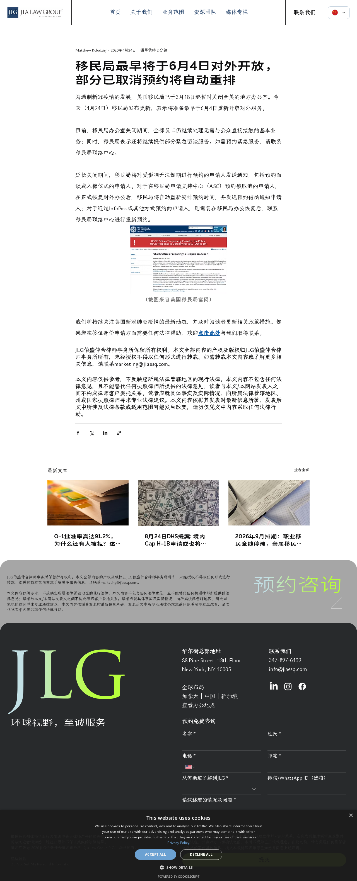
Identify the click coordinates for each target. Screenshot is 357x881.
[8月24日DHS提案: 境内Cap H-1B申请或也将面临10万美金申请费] (178, 503)
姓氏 (274, 734)
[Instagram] (288, 686)
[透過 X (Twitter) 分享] (91, 432)
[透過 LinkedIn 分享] (105, 432)
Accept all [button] (155, 854)
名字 (189, 734)
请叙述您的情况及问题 (209, 800)
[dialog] (178, 845)
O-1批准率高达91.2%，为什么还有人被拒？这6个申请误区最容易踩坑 (86, 539)
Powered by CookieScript (178, 876)
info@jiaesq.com (288, 669)
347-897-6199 (285, 660)
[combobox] (221, 789)
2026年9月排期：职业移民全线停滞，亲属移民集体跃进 (269, 539)
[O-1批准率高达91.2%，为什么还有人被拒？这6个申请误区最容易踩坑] (88, 502)
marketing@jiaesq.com (119, 582)
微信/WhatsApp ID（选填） (298, 778)
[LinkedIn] (274, 686)
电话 (189, 756)
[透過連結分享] (119, 432)
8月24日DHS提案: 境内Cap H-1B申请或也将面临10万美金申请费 (176, 539)
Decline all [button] (201, 854)
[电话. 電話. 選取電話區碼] (190, 767)
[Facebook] (302, 686)
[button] (178, 867)
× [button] (351, 816)
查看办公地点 (198, 705)
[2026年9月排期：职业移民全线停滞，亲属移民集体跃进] (269, 502)
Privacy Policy (178, 842)
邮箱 (274, 756)
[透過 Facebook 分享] (78, 432)
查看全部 (302, 470)
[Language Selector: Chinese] (339, 12)
